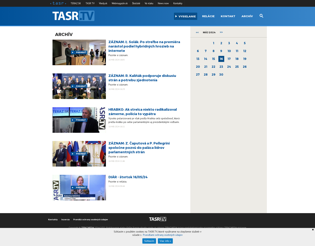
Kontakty (177, 3)
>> (221, 32)
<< (197, 32)
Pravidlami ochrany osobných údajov (163, 235)
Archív (247, 16)
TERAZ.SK (76, 3)
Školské (136, 3)
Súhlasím (149, 241)
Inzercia (65, 219)
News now (163, 3)
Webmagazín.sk (120, 3)
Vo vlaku (149, 3)
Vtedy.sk (103, 3)
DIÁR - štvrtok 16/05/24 (128, 177)
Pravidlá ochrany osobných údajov (90, 219)
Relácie (208, 16)
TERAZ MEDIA (87, 227)
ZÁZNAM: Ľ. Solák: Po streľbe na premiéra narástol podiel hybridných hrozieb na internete (144, 46)
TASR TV (89, 3)
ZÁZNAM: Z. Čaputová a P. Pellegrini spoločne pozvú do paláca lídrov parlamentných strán (139, 147)
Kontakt (228, 16)
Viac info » (165, 241)
